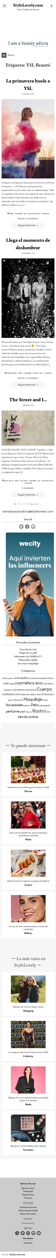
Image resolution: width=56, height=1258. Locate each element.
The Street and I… (28, 400)
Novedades (15, 705)
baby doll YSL (9, 480)
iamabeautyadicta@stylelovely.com (28, 511)
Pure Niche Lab (28, 649)
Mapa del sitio (28, 1195)
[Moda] (28, 827)
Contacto (28, 1198)
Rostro (39, 711)
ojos (25, 213)
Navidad (35, 373)
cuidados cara (11, 694)
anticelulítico (22, 678)
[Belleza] (28, 921)
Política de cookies (28, 1214)
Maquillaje (19, 213)
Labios (12, 213)
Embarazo (48, 694)
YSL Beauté (45, 213)
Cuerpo (44, 689)
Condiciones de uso (28, 1207)
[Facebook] (27, 526)
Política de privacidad (28, 1211)
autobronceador (39, 678)
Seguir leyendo (27, 225)
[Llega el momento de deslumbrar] (28, 298)
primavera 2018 (34, 213)
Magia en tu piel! (28, 652)
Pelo (34, 704)
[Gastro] (28, 876)
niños (45, 700)
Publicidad (28, 1191)
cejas (11, 683)
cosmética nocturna (24, 689)
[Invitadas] (28, 1141)
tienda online (28, 716)
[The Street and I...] (28, 428)
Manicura (18, 699)
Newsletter (28, 1238)
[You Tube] (38, 1233)
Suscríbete (28, 1243)
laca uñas (23, 480)
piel (22, 711)
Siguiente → (35, 504)
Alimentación (8, 678)
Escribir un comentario (28, 218)
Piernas (29, 712)
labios (10, 700)
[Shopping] (28, 1002)
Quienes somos (28, 1188)
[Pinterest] (28, 1233)
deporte (25, 694)
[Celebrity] (28, 1047)
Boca (51, 678)
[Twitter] (21, 526)
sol (48, 711)
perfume (12, 711)
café (6, 683)
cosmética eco (28, 682)
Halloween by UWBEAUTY (28, 656)
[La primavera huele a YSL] (28, 138)
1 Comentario (28, 488)
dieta (39, 694)
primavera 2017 (47, 480)
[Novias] (28, 782)
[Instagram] (33, 526)
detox (33, 694)
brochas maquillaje (28, 663)
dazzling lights (12, 373)
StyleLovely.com (28, 5)
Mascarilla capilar (28, 659)
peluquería (44, 705)
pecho (27, 705)
